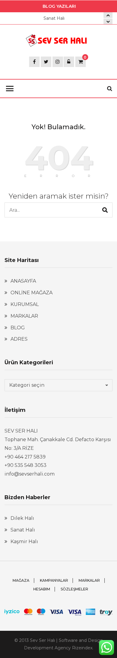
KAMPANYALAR (54, 580)
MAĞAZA (21, 580)
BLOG (17, 327)
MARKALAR (24, 316)
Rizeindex (82, 648)
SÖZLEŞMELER (74, 589)
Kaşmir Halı (24, 541)
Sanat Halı (54, 18)
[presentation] (108, 21)
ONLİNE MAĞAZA (31, 293)
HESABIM (41, 589)
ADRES (19, 339)
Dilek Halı (22, 518)
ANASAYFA (23, 281)
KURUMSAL (24, 304)
